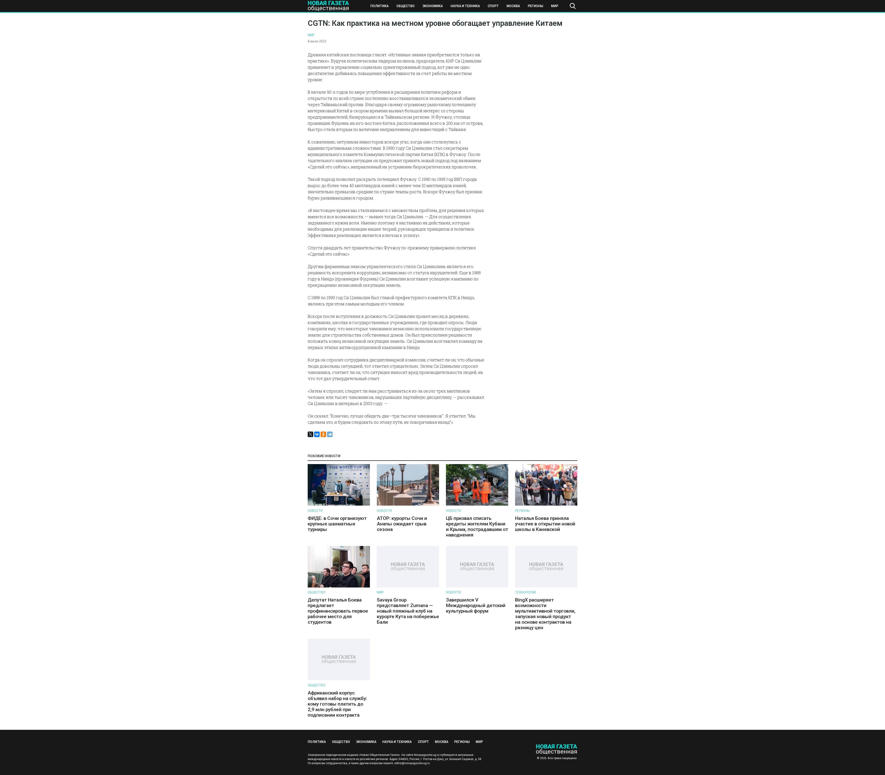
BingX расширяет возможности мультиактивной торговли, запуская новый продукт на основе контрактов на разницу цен (545, 613)
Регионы (535, 6)
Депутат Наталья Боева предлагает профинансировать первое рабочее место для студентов (338, 611)
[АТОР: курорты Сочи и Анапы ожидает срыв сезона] (408, 504)
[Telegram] (330, 434)
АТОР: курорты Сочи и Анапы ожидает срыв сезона (402, 524)
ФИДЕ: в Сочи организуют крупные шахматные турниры (337, 524)
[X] (310, 434)
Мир (554, 6)
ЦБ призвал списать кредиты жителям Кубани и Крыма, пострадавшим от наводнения (477, 527)
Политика (379, 6)
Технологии (525, 592)
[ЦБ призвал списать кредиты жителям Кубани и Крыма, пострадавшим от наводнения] (477, 504)
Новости (315, 511)
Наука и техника (465, 6)
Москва (513, 6)
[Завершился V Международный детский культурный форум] (477, 586)
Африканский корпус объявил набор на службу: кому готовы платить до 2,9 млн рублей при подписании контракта (337, 704)
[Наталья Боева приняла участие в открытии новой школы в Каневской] (546, 504)
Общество (405, 6)
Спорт (493, 6)
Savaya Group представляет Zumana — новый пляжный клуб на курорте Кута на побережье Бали (408, 611)
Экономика (432, 6)
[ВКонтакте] (317, 434)
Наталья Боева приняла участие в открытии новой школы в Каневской (545, 524)
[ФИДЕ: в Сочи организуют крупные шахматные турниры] (339, 504)
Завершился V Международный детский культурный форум (475, 605)
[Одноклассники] (323, 434)
